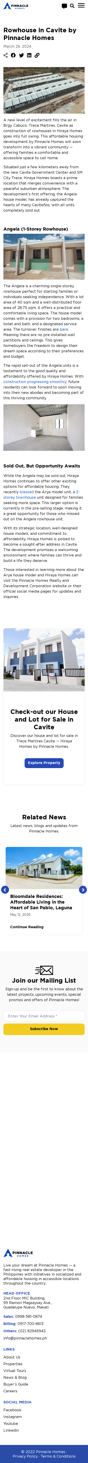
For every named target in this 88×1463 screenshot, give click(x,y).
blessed (27, 492)
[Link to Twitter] (21, 55)
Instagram (12, 1417)
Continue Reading (27, 927)
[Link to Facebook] (13, 55)
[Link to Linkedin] (29, 55)
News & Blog (15, 1377)
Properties (13, 1364)
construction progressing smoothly (35, 382)
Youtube (10, 1423)
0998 (19, 1316)
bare (64, 329)
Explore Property (44, 763)
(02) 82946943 (32, 1331)
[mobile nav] (81, 6)
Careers (10, 1391)
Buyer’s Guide (15, 1384)
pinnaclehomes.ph (30, 1338)
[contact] (64, 5)
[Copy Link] (37, 55)
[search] (72, 5)
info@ (8, 1338)
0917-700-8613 (31, 1324)
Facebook (12, 1410)
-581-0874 (33, 1316)
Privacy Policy (25, 1456)
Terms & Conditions (58, 1456)
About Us (11, 1357)
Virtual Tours (14, 1371)
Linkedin (11, 1430)
